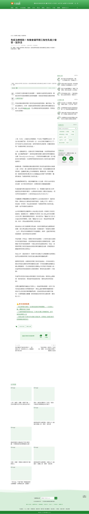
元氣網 (15, 35)
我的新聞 (70, 3)
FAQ (25, 509)
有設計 (55, 3)
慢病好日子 (65, 8)
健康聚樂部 (34, 504)
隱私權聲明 (47, 509)
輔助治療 (27, 108)
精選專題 (41, 504)
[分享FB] (12, 93)
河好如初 (49, 3)
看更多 (76, 75)
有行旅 (60, 3)
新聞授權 (33, 508)
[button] (77, 7)
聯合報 (37, 3)
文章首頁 (56, 504)
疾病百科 (46, 504)
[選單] (77, 3)
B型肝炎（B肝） (63, 137)
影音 (38, 8)
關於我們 (62, 508)
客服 (28, 509)
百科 (33, 8)
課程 (43, 8)
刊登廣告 (21, 508)
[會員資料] (75, 3)
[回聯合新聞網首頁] (12, 3)
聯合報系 (53, 508)
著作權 (42, 509)
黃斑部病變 (62, 142)
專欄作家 (61, 504)
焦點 (12, 8)
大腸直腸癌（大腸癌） (64, 131)
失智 (54, 8)
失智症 (72, 134)
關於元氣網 (28, 504)
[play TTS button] (17, 88)
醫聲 (58, 8)
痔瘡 (73, 131)
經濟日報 (42, 3)
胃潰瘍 (70, 140)
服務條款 (38, 509)
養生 (17, 8)
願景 (65, 3)
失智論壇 (23, 8)
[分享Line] (12, 98)
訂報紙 (57, 508)
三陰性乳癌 (19, 98)
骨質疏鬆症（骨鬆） (64, 134)
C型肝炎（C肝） (63, 140)
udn (12, 35)
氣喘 (67, 142)
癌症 (19, 35)
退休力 (48, 8)
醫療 (29, 8)
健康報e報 (37, 498)
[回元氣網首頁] (17, 3)
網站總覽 (68, 508)
